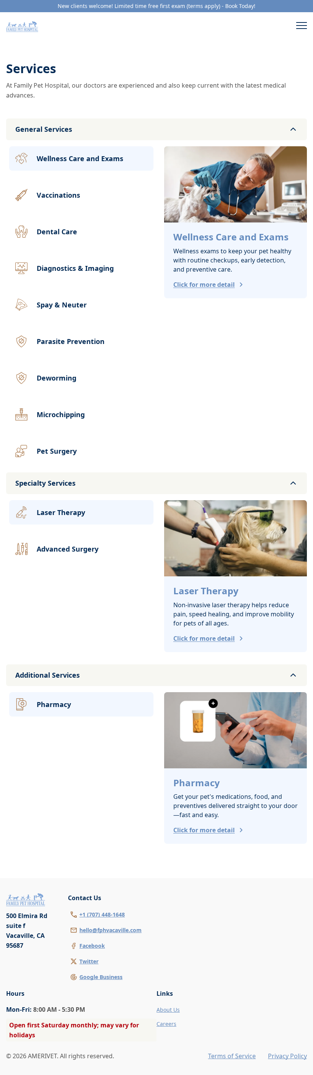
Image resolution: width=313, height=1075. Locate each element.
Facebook (92, 945)
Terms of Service (232, 1056)
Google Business (101, 977)
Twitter (88, 961)
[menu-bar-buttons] (301, 26)
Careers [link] (166, 1023)
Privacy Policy (287, 1056)
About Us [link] (168, 1009)
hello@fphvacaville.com (110, 930)
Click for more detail (204, 284)
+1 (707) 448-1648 (102, 914)
